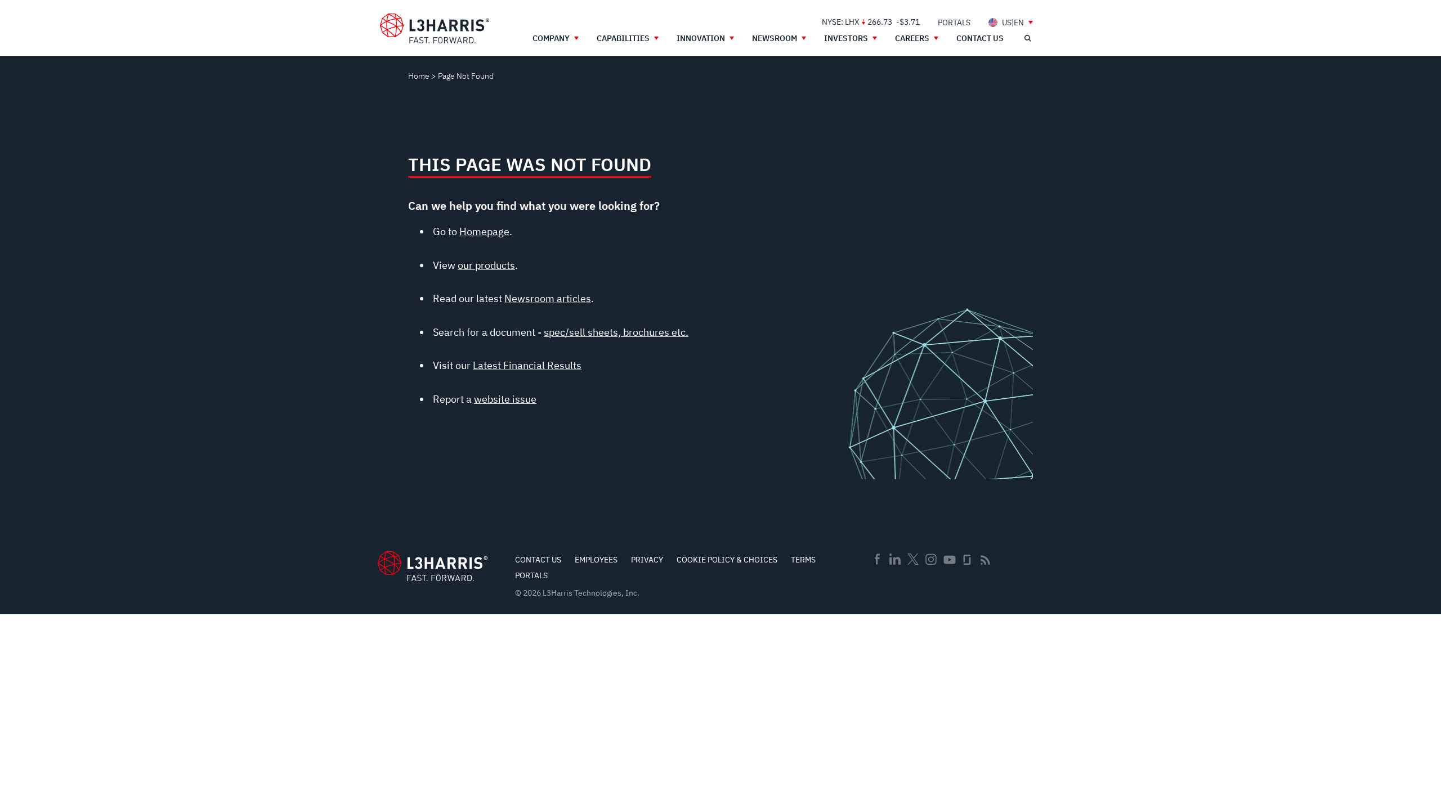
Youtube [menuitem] (949, 560)
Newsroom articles (547, 298)
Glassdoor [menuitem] (967, 560)
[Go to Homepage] (432, 566)
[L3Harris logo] (434, 29)
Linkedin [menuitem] (895, 559)
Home (418, 76)
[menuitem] (954, 22)
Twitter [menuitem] (913, 559)
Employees (596, 560)
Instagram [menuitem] (931, 559)
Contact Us (538, 560)
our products (486, 265)
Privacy (647, 560)
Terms (803, 560)
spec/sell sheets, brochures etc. (616, 332)
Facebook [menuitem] (877, 559)
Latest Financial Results (527, 365)
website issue (505, 399)
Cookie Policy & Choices (727, 560)
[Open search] (1027, 38)
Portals (531, 575)
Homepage (484, 231)
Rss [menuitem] (985, 560)
